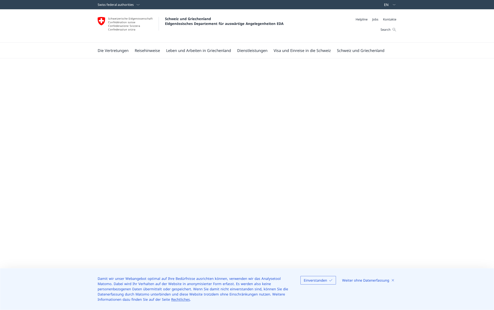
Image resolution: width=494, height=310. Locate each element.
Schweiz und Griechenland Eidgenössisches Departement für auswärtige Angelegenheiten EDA (224, 21)
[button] (113, 50)
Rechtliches (180, 299)
